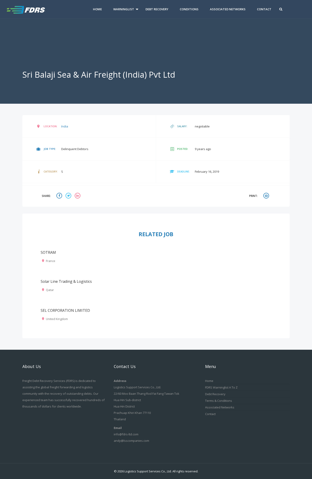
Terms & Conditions (218, 401)
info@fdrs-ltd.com (126, 434)
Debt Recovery (156, 9)
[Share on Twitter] (69, 196)
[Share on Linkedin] (78, 196)
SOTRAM (48, 252)
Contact (264, 9)
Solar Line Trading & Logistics (66, 281)
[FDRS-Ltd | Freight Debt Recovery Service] (31, 9)
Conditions (189, 9)
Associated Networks (228, 9)
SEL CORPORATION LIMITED (65, 310)
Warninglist (123, 9)
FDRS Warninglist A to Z (221, 387)
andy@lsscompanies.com (131, 441)
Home (97, 9)
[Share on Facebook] (59, 196)
